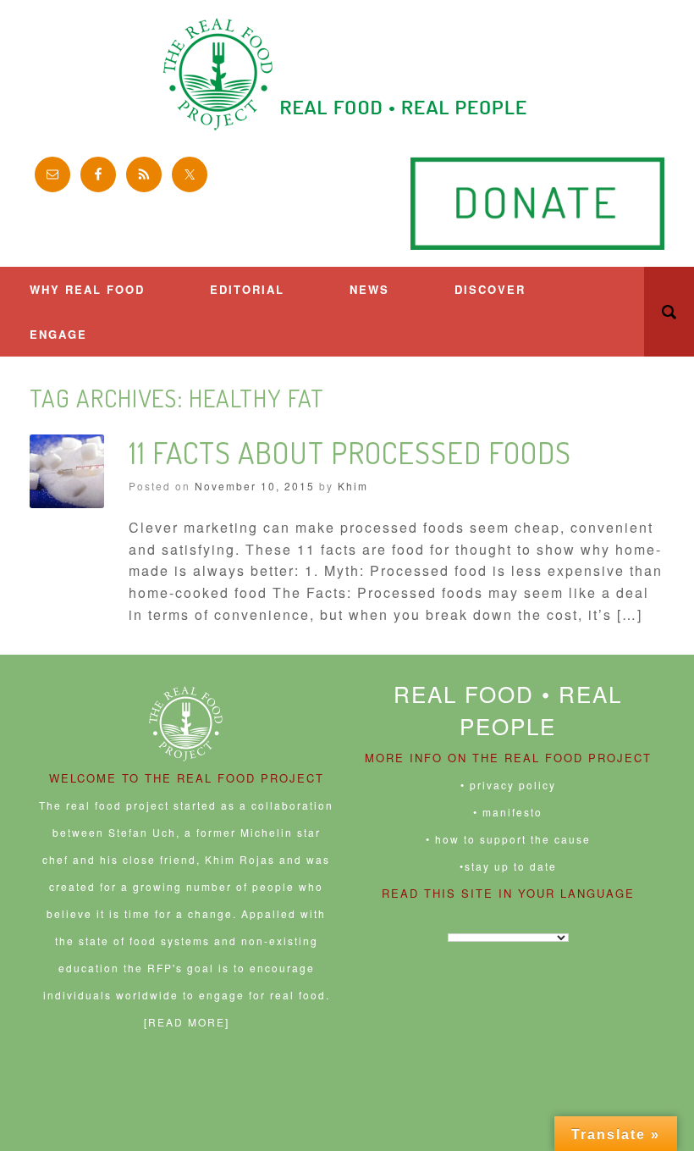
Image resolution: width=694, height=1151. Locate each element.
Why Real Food (87, 289)
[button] (669, 312)
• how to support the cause (508, 839)
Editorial (247, 289)
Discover (490, 289)
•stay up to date (508, 866)
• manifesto (508, 812)
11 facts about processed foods (350, 452)
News (369, 289)
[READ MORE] (186, 1022)
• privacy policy (508, 784)
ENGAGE (58, 334)
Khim (353, 486)
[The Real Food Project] (347, 74)
